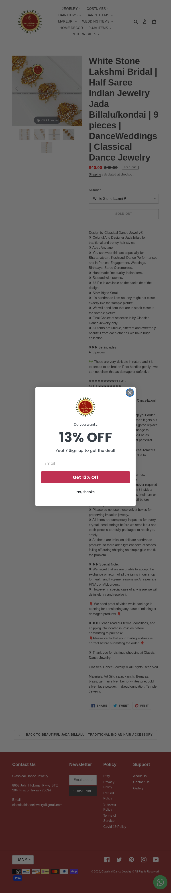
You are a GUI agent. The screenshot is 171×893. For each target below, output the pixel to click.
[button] (85, 407)
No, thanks (85, 491)
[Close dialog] (130, 392)
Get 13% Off (85, 477)
